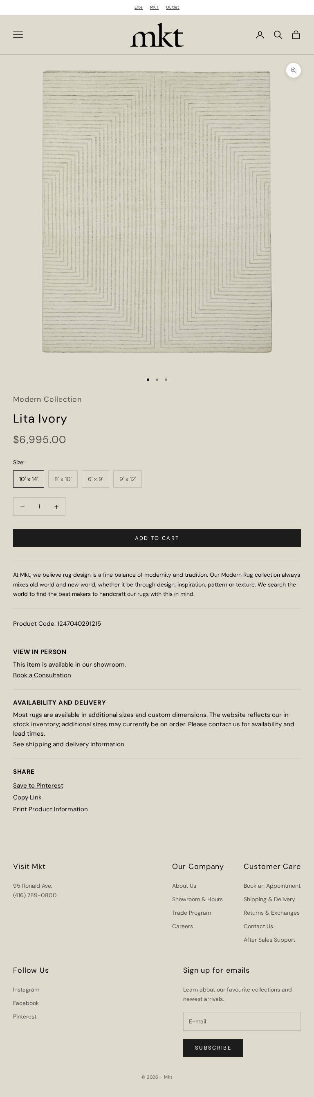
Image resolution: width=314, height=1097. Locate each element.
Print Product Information (50, 809)
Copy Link (27, 797)
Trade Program (191, 912)
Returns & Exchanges (272, 912)
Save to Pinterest (38, 785)
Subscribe (213, 1047)
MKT (154, 7)
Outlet (172, 7)
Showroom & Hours (197, 899)
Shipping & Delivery (269, 899)
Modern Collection (47, 399)
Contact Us (258, 926)
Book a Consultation (42, 675)
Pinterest (24, 1016)
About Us (184, 885)
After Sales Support (269, 939)
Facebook (26, 1003)
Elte (139, 7)
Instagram (26, 989)
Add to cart (157, 538)
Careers (182, 926)
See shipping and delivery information (68, 744)
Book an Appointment (272, 885)
